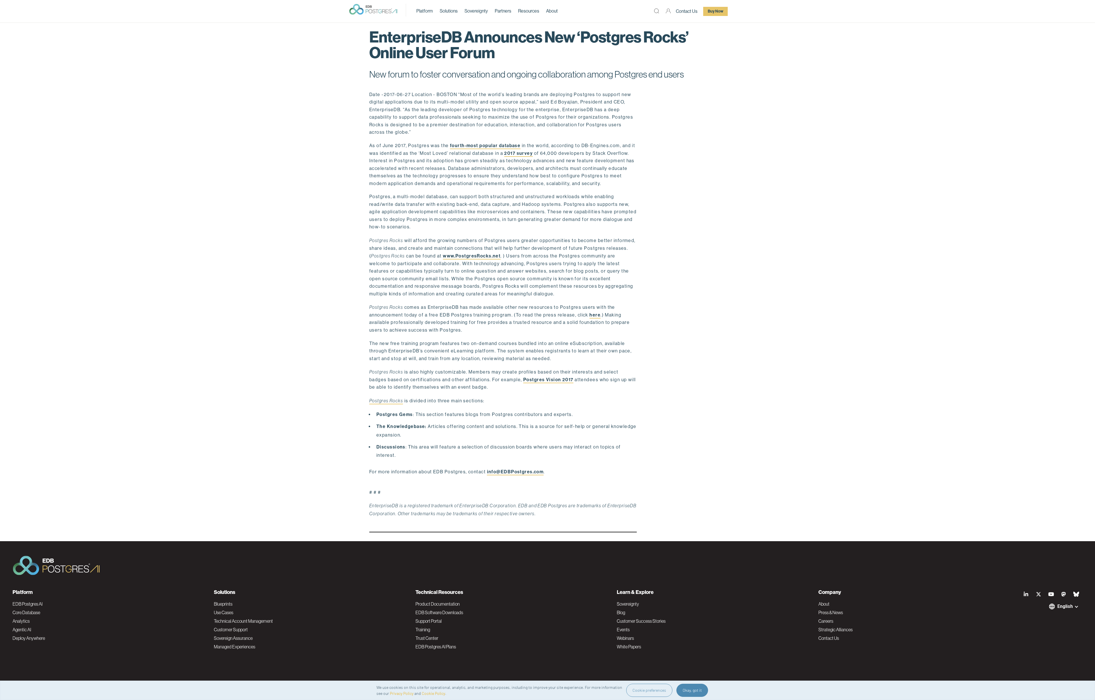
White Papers (629, 646)
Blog (621, 612)
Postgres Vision (542, 379)
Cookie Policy (433, 693)
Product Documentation (437, 603)
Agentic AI (22, 629)
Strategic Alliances (835, 629)
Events (623, 629)
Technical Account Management (243, 621)
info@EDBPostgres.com (515, 471)
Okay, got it (692, 690)
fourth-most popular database (485, 145)
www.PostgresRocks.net (471, 256)
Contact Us (686, 11)
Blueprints (223, 603)
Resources (528, 11)
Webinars (625, 638)
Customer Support (231, 629)
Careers (825, 621)
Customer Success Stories (641, 621)
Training (422, 629)
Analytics (21, 621)
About (552, 11)
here (595, 315)
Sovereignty (476, 11)
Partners (503, 11)
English (1065, 606)
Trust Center (426, 638)
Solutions (449, 11)
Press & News (830, 612)
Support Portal (428, 621)
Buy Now (715, 11)
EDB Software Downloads (439, 612)
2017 (567, 379)
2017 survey (518, 153)
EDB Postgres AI (27, 603)
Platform (424, 11)
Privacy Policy (401, 693)
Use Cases (223, 612)
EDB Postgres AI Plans (435, 646)
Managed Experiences (234, 646)
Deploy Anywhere (29, 638)
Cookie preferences (649, 690)
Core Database (26, 612)
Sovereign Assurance (233, 638)
